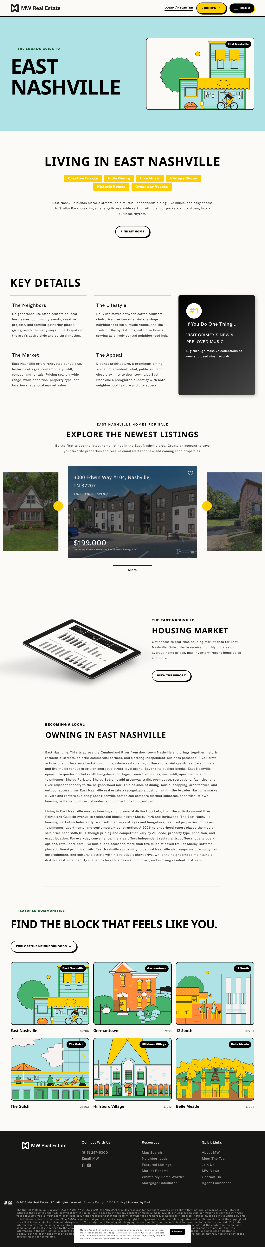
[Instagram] (90, 1165)
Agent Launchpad (217, 1183)
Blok (147, 1202)
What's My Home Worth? (163, 1177)
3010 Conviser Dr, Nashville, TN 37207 (118, 477)
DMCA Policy (116, 1202)
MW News (210, 1171)
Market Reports (155, 1171)
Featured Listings (157, 1165)
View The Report (171, 675)
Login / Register (179, 7)
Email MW (90, 1158)
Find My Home (132, 231)
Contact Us (211, 1177)
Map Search (152, 1152)
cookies (119, 1230)
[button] (58, 506)
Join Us (208, 1165)
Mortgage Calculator (159, 1183)
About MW (211, 1152)
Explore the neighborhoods (41, 946)
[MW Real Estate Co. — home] (36, 8)
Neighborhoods (155, 1158)
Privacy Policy (93, 1202)
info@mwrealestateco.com (39, 1219)
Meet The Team (215, 1158)
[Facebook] (83, 1165)
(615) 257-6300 (95, 1152)
